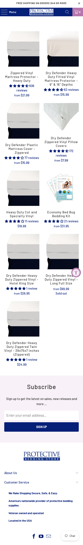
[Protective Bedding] (41, 12)
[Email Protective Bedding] (49, 537)
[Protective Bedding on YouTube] (41, 537)
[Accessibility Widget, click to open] (76, 272)
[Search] (67, 12)
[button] (19, 86)
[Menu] (2, 12)
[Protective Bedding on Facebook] (34, 537)
